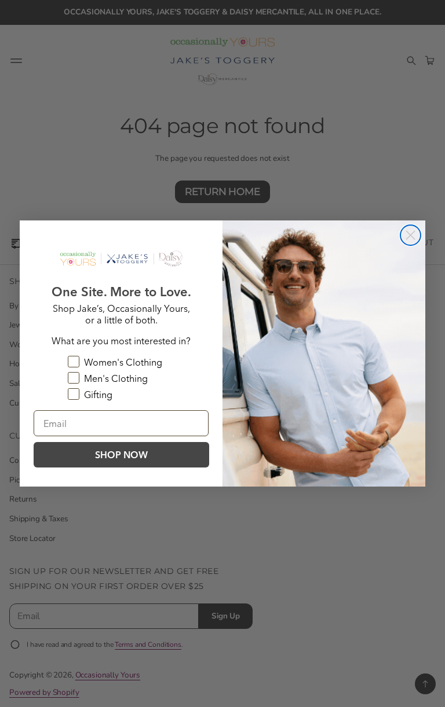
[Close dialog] (410, 235)
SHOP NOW (121, 455)
